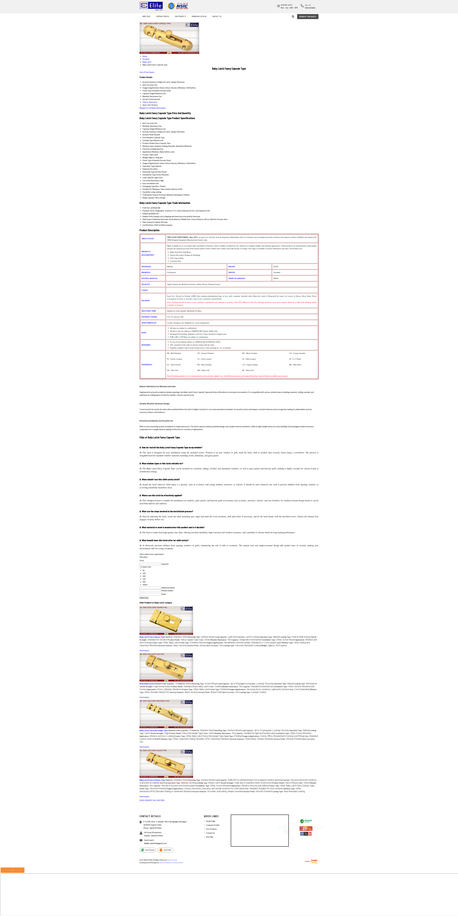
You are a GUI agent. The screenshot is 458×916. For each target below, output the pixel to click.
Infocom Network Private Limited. (171, 863)
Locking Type (147, 140)
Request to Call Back (148, 108)
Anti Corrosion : (214, 645)
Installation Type (149, 175)
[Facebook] (302, 835)
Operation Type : (269, 637)
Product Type (147, 155)
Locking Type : (295, 637)
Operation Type (148, 166)
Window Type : (195, 739)
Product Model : (183, 640)
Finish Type (146, 160)
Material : (176, 637)
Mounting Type (148, 172)
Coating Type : (242, 645)
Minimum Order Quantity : (165, 684)
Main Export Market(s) (151, 219)
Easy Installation (149, 183)
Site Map (209, 837)
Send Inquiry (161, 108)
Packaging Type (148, 186)
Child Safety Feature (150, 195)
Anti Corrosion (148, 123)
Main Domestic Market (151, 222)
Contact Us (216, 16)
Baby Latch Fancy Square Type (152, 637)
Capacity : (246, 640)
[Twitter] (306, 835)
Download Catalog (199, 16)
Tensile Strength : (155, 686)
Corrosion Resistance (151, 180)
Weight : (274, 645)
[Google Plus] (310, 835)
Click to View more (149, 102)
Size (144, 137)
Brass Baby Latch (147, 684)
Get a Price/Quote (147, 72)
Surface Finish (148, 135)
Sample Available (149, 213)
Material (145, 169)
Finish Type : (193, 643)
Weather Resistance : (220, 640)
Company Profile (162, 16)
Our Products (180, 16)
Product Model (148, 143)
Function (145, 149)
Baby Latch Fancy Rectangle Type (154, 730)
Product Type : (165, 643)
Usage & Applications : (226, 643)
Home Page (146, 16)
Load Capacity (148, 177)
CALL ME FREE (158, 800)
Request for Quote (307, 16)
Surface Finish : (196, 645)
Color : (204, 640)
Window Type (147, 146)
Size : (264, 643)
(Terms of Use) (172, 860)
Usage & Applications (150, 163)
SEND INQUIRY (146, 800)
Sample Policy (147, 216)
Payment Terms (148, 211)
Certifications (147, 225)
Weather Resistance (150, 126)
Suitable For (147, 189)
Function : (248, 637)
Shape (144, 198)
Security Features (149, 132)
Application (146, 152)
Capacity (145, 129)
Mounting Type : (201, 637)
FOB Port (146, 208)
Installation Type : (278, 640)
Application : (164, 689)
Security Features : (172, 645)
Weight (145, 157)
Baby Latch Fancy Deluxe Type (152, 780)
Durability (146, 192)
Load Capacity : (226, 637)
